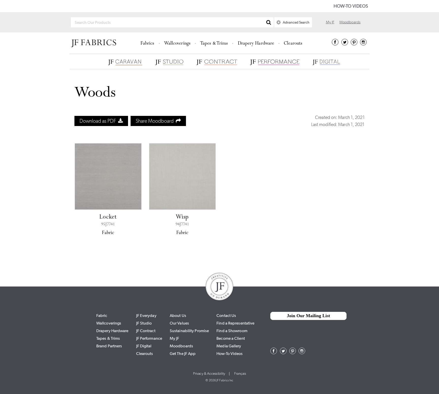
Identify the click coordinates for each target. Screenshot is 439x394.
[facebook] (335, 44)
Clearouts (293, 43)
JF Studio (144, 323)
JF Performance (149, 338)
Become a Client (230, 338)
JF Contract (145, 330)
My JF (330, 22)
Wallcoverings (177, 43)
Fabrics (147, 43)
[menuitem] (148, 43)
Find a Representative (235, 323)
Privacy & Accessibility (209, 373)
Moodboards (349, 22)
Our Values (179, 323)
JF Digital (144, 346)
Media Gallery (228, 346)
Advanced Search (295, 22)
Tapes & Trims (214, 43)
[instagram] (363, 44)
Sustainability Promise (189, 330)
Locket (108, 217)
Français (240, 373)
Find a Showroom (231, 330)
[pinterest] (354, 44)
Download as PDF (99, 121)
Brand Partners (109, 346)
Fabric (101, 315)
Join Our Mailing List (308, 315)
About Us (178, 315)
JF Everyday (146, 315)
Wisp (182, 217)
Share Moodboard (156, 121)
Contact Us (226, 315)
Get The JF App (183, 353)
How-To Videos (351, 6)
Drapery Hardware (256, 43)
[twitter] (344, 44)
